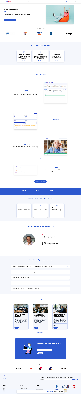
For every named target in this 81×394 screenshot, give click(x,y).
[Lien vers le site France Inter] (41, 368)
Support (64, 1)
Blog (54, 325)
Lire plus (16, 327)
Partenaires (4, 388)
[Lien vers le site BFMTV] (52, 368)
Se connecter (70, 1)
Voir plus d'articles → (40, 332)
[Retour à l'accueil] (7, 2)
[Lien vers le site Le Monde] (18, 368)
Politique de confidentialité (23, 388)
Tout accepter (50, 391)
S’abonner (40, 353)
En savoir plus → (24, 60)
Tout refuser (55, 391)
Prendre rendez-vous (40, 181)
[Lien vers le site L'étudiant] (29, 368)
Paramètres (61, 391)
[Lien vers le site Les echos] (63, 368)
